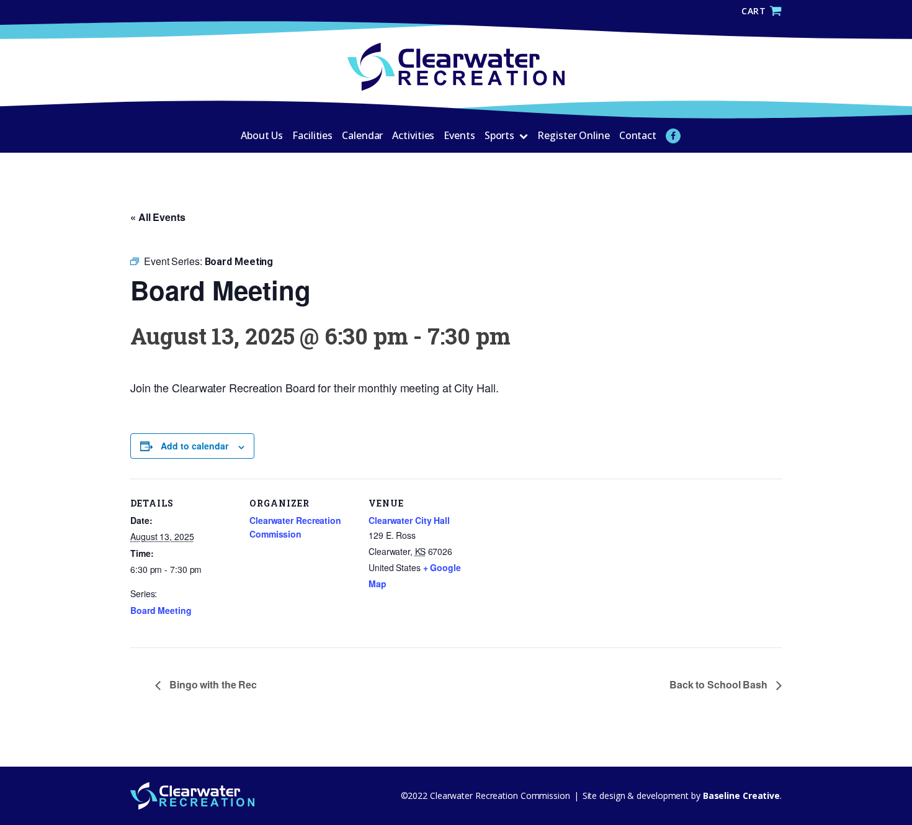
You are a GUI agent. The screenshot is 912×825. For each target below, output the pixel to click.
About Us (262, 135)
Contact (637, 135)
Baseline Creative (740, 795)
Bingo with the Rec (212, 684)
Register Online (573, 135)
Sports (499, 135)
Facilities (312, 135)
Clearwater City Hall (409, 520)
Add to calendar (194, 446)
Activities (413, 135)
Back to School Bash (719, 684)
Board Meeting (161, 610)
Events (459, 135)
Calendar (362, 135)
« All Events (158, 217)
